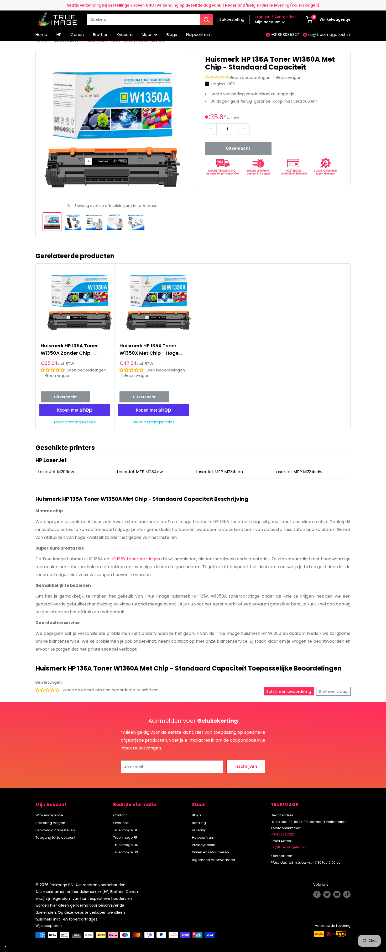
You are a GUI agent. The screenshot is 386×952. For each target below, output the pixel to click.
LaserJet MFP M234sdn (219, 472)
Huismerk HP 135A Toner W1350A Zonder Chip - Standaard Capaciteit (69, 349)
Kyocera (125, 34)
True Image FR (125, 837)
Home (41, 34)
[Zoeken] (206, 19)
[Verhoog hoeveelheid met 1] (243, 128)
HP (58, 34)
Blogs (171, 34)
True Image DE (125, 830)
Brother (100, 34)
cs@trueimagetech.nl (329, 34)
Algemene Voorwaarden (213, 859)
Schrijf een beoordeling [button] (288, 691)
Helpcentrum (199, 34)
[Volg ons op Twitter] (327, 894)
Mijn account (268, 22)
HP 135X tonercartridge (134, 559)
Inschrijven (245, 766)
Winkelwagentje (49, 815)
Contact (120, 815)
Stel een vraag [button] (333, 691)
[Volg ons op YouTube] (337, 894)
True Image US (125, 852)
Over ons (121, 822)
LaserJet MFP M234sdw (298, 472)
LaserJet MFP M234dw (140, 472)
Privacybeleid (203, 844)
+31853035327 (285, 34)
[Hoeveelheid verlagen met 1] (210, 128)
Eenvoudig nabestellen (55, 830)
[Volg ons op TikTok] (347, 894)
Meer (147, 34)
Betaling (199, 822)
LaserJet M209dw (56, 472)
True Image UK (125, 844)
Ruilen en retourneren (210, 852)
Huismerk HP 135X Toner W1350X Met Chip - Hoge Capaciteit (149, 349)
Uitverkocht (238, 148)
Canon (77, 34)
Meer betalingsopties (75, 422)
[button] (217, 77)
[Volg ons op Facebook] (317, 894)
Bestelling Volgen (50, 822)
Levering (199, 830)
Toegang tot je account (55, 837)
